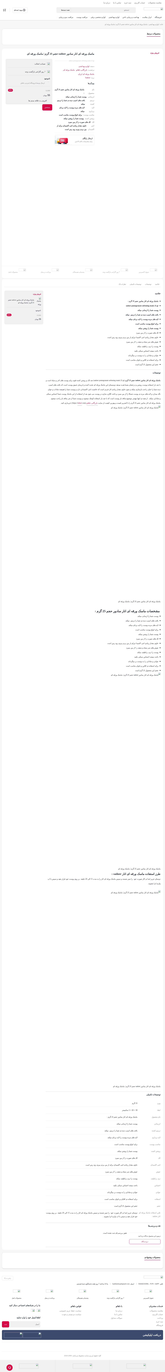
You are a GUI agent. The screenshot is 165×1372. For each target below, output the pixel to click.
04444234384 (143, 1284)
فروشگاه (159, 1325)
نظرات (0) (122, 284)
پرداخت (160, 1318)
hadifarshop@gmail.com (121, 1284)
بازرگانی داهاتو (81, 70)
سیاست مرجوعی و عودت (71, 1314)
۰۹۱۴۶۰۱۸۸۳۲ (154, 1284)
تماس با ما (117, 3)
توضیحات (148, 284)
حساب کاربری (139, 3)
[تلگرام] (33, 1311)
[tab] (157, 284)
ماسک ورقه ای (69, 70)
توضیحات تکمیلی (135, 284)
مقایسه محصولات (155, 3)
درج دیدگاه (144, 1242)
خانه (161, 24)
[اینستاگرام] (38, 1311)
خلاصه (157, 284)
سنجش (47, 107)
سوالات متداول (116, 1318)
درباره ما (107, 3)
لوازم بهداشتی (154, 24)
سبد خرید (127, 3)
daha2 (80, 403)
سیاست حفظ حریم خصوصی (70, 1311)
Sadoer (87, 78)
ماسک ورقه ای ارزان (86, 74)
